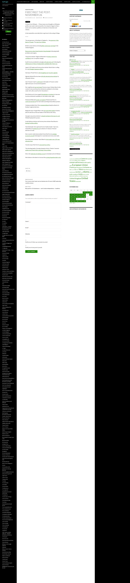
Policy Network (5, 419)
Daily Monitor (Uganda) (7, 155)
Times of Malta (5, 523)
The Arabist (4, 484)
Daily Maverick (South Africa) (8, 153)
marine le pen (72, 172)
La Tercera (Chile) (5, 341)
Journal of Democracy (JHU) (8, 315)
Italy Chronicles (5, 298)
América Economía (6, 61)
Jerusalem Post (5, 310)
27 (74, 201)
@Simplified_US (74, 61)
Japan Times (4, 305)
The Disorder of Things (6, 496)
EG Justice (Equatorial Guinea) (8, 192)
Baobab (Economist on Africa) (8, 96)
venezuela (78, 181)
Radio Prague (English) (6, 431)
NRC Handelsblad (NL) (6, 395)
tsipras (86, 176)
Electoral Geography (6, 217)
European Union (80, 165)
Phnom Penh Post (5, 418)
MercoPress (4, 366)
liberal (85, 169)
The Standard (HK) (6, 516)
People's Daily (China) (6, 416)
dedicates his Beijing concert (38, 153)
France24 (4, 238)
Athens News (5, 83)
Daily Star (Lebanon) (6, 160)
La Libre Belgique (5, 332)
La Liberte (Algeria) (6, 330)
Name (27, 221)
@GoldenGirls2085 (75, 111)
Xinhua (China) (5, 557)
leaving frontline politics (31, 123)
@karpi (72, 69)
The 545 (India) (5, 482)
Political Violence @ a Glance (8, 421)
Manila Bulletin (5, 364)
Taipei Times (4, 475)
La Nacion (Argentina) (6, 333)
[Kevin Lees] (73, 59)
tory (81, 176)
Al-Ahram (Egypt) (5, 54)
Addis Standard (5, 45)
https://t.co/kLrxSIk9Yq (86, 112)
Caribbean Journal (5, 118)
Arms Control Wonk (6, 78)
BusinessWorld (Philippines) (8, 110)
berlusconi (78, 158)
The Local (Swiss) (5, 510)
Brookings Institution (6, 107)
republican (75, 174)
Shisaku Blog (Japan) (6, 453)
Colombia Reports (5, 137)
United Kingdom (75, 178)
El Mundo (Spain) (5, 201)
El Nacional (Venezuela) (7, 203)
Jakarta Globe (5, 300)
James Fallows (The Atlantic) (8, 303)
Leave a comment (48, 17)
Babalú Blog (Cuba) (6, 89)
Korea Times (4, 321)
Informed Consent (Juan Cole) (8, 289)
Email (27, 227)
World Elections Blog (6, 552)
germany (77, 167)
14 (77, 196)
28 (77, 201)
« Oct (71, 203)
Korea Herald (5, 319)
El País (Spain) (5, 206)
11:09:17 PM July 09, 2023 (75, 113)
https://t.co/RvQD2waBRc (76, 98)
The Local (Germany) (6, 508)
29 (81, 201)
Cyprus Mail (4, 146)
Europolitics (4, 223)
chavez (73, 160)
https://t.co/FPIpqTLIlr (75, 63)
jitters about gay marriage (48, 45)
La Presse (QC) (5, 337)
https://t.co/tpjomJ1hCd (86, 105)
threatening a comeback (48, 94)
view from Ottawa (41, 42)
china (75, 160)
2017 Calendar (35, 1)
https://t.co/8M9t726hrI (78, 71)
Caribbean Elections (6, 116)
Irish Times (4, 296)
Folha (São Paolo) (5, 231)
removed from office (44, 144)
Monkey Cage (5, 369)
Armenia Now (5, 76)
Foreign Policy (5, 233)
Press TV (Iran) (5, 427)
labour (81, 169)
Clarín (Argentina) (5, 135)
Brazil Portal (4, 105)
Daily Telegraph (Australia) (7, 162)
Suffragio (5, 2)
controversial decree (30, 101)
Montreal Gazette (5, 371)
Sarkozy (84, 174)
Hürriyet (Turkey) (5, 280)
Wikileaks (4, 547)
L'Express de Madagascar (7, 328)
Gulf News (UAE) (5, 264)
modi (82, 172)
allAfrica (4, 60)
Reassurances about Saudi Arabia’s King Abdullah (38, 51)
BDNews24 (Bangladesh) (7, 100)
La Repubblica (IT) (5, 339)
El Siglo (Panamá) (5, 208)
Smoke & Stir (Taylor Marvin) (8, 456)
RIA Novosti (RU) (5, 440)
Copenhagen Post (5, 139)
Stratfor (3, 465)
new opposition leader (49, 110)
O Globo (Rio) (5, 399)
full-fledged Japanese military (35, 69)
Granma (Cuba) (5, 258)
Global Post (4, 255)
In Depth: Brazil (49, 1)
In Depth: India (67, 1)
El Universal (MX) (5, 212)
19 (71, 199)
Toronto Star (4, 528)
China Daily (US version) (7, 126)
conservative (75, 162)
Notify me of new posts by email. (33, 247)
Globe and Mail (5, 256)
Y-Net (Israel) (5, 559)
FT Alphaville (4, 248)
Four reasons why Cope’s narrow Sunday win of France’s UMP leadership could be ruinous (43, 181)
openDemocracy (5, 406)
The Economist (5, 498)
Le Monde (4, 351)
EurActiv (4, 221)
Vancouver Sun (5, 538)
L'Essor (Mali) (5, 326)
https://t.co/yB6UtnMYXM (76, 143)
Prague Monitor (5, 425)
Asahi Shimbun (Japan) (6, 80)
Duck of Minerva (5, 183)
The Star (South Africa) (6, 517)
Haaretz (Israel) (5, 265)
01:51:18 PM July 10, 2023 (75, 73)
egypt (71, 165)
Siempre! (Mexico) (6, 454)
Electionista (4, 215)
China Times (4, 128)
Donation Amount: (74, 19)
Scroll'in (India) (5, 449)
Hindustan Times (5, 269)
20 (74, 199)
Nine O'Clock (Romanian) (7, 390)
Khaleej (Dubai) (5, 317)
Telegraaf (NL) (5, 479)
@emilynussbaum (75, 134)
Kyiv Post (4, 323)
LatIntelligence (5, 344)
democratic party (85, 162)
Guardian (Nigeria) (6, 262)
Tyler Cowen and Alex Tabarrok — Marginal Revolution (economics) (7, 534)
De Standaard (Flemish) (7, 172)
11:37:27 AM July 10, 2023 (75, 100)
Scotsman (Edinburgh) (6, 447)
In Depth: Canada (58, 1)
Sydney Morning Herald (7, 473)
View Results (8, 34)
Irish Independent (5, 294)
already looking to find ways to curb (50, 116)
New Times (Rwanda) (6, 385)
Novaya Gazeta (5, 394)
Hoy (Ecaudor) (5, 274)
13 (74, 196)
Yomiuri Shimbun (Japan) (7, 562)
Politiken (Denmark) (6, 423)
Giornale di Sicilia (5, 253)
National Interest (5, 376)
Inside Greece (5, 291)
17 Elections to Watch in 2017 (23, 1)
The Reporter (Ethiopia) (7, 514)
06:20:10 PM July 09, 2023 (75, 138)
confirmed (39, 81)
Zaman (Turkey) (5, 564)
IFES (3, 283)
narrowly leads (38, 87)
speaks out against (41, 99)
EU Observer (5, 219)
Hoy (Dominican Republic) (7, 273)
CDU (70, 160)
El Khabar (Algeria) (6, 199)
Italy (75, 169)
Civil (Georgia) (5, 133)
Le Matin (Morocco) (6, 350)
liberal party (89, 169)
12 (71, 196)
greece (81, 167)
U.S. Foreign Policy (86, 1)
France (72, 167)
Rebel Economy (5, 433)
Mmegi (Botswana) (6, 368)
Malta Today (4, 362)
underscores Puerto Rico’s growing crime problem (38, 150)
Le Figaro (4, 348)
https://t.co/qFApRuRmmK (76, 128)
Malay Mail (4, 360)
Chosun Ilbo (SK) (5, 132)
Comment (28, 202)
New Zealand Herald (6, 386)
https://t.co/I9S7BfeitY (86, 80)
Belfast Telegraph (5, 101)
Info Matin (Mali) (5, 287)
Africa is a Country (6, 47)
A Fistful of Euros (5, 42)
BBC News (4, 98)
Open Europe (5, 404)
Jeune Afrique (5, 312)
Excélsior (4, 224)
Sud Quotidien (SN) (6, 467)
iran (70, 169)
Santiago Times (5, 444)
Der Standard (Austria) (6, 176)
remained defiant (44, 105)
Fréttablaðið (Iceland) (6, 246)
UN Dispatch (4, 536)
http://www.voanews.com (7, 276)
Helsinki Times (5, 267)
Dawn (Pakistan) (5, 170)
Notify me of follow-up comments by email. (36, 242)
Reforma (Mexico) (6, 435)
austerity (73, 158)
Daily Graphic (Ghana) (6, 149)
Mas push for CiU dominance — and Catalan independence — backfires (42, 187)
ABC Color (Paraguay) (6, 43)
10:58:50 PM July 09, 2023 (75, 120)
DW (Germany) (5, 187)
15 (81, 196)
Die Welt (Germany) (6, 181)
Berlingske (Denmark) (6, 103)
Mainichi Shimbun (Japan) (7, 359)
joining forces (36, 128)
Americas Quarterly (6, 63)
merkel (77, 172)
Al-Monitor (4, 56)
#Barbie (74, 112)
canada (90, 159)
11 (90, 194)
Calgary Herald (5, 112)
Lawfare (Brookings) (6, 346)
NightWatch (4, 388)
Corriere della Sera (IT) (6, 141)
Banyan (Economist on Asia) (7, 94)
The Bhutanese (5, 488)
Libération (4, 353)
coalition (78, 160)
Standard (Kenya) (5, 461)
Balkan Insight (5, 91)
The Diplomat (5, 495)
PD (89, 172)
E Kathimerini (5, 188)
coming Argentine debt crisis (53, 157)
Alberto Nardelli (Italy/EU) (7, 58)
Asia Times (4, 82)
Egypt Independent (6, 194)
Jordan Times (5, 314)
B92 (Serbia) (4, 87)
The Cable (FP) (5, 490)
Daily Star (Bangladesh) (6, 158)
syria (76, 176)
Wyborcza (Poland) (6, 555)
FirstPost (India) (5, 229)
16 (84, 196)
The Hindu (4, 502)
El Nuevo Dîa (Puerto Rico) (7, 205)
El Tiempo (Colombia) (6, 210)
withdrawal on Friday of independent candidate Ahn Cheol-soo (41, 63)
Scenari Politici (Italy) (6, 445)
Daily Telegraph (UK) (6, 164)
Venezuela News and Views (7, 540)
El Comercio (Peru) (6, 196)
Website (27, 234)
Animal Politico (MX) (6, 74)
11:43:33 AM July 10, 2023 (75, 81)
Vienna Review (5, 542)
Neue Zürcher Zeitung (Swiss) (8, 378)
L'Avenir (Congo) (5, 324)
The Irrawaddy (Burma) (7, 507)
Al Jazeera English (5, 52)
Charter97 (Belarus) (6, 123)
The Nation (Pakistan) (6, 512)
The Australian (5, 486)
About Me (42, 1)
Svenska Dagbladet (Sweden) (8, 472)
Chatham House (5, 124)
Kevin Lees (39, 17)
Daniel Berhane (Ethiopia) (7, 165)
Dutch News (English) (6, 185)
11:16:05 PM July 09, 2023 (75, 107)
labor (77, 169)
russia (80, 174)
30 (84, 201)
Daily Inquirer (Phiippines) (7, 151)
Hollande (86, 167)
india (90, 167)
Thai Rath (4, 481)
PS (91, 172)
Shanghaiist (4, 451)
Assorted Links (29, 9)
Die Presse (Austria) (6, 179)
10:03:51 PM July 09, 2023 (75, 130)
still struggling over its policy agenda (48, 72)
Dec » (74, 203)
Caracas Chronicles (6, 114)
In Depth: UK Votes (76, 1)
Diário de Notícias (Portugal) (7, 178)
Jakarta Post (4, 301)
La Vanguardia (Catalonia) (7, 342)
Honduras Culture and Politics (8, 271)
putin (71, 174)
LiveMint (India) (5, 355)
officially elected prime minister (49, 76)
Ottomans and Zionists (6, 411)
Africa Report (5, 49)
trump (84, 176)
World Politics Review (6, 553)
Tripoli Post (4, 530)
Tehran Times (5, 477)
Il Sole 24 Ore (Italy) (6, 285)
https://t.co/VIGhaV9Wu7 (76, 119)
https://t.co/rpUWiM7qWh (76, 89)
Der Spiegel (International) (7, 174)
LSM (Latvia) (4, 357)
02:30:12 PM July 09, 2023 (75, 144)
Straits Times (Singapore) (7, 463)
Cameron (84, 159)
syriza (79, 176)
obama (86, 171)
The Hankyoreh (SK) (6, 500)
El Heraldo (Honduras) (6, 197)
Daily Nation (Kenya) (6, 156)
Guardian (4, 260)
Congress (83, 160)
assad (71, 158)
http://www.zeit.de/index (7, 278)
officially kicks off (48, 62)
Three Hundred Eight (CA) (7, 519)
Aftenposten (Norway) (6, 51)
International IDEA (6, 292)
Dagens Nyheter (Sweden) (7, 147)
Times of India (5, 521)
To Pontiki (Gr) (5, 526)
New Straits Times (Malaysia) (8, 383)
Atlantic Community (6, 85)
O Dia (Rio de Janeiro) (6, 397)
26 (71, 201)
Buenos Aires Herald (6, 109)
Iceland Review (5, 282)
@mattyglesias (73, 96)
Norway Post (4, 392)
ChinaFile (4, 130)
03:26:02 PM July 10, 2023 (75, 65)
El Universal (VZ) (5, 214)
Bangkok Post (5, 92)
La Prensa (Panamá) (6, 335)
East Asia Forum (5, 190)
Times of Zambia (5, 525)
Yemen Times (5, 561)
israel (73, 169)
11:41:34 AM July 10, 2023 (75, 90)
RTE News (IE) (5, 442)
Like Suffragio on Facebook (78, 209)
